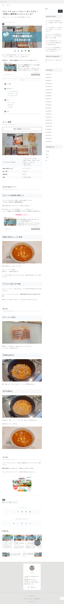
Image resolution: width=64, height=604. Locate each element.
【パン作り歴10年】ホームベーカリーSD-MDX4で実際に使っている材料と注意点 (54, 42)
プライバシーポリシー (28, 598)
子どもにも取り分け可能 (12, 95)
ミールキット (14, 502)
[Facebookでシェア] (18, 51)
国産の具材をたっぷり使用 (13, 93)
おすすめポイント (10, 88)
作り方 (7, 100)
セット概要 (8, 83)
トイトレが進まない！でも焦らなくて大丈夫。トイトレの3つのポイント (54, 29)
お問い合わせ (37, 598)
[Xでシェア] (15, 51)
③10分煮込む (10, 107)
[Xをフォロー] (18, 523)
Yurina (32, 572)
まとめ (7, 111)
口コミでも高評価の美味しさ (13, 91)
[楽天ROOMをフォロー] (22, 523)
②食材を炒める (11, 104)
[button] (29, 51)
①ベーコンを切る (11, 102)
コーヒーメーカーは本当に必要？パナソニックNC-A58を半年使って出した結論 (54, 36)
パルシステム (6, 502)
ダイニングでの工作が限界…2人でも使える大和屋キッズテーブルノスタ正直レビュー (54, 49)
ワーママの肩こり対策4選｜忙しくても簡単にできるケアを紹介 (54, 22)
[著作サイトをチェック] (13, 523)
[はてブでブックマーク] (22, 51)
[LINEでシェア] (25, 51)
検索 (46, 8)
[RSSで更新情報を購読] (30, 523)
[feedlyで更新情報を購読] (26, 523)
